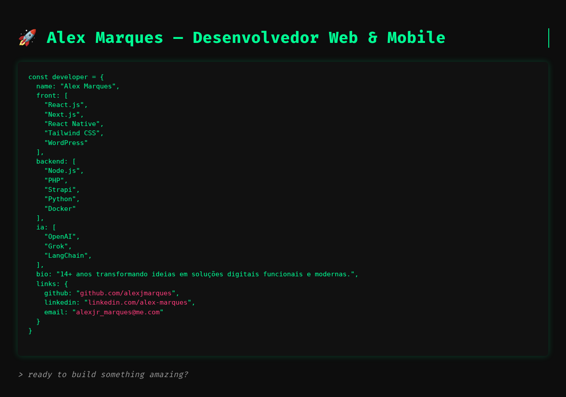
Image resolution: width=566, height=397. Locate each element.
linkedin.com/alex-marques (137, 302)
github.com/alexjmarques (126, 293)
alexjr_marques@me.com (118, 312)
